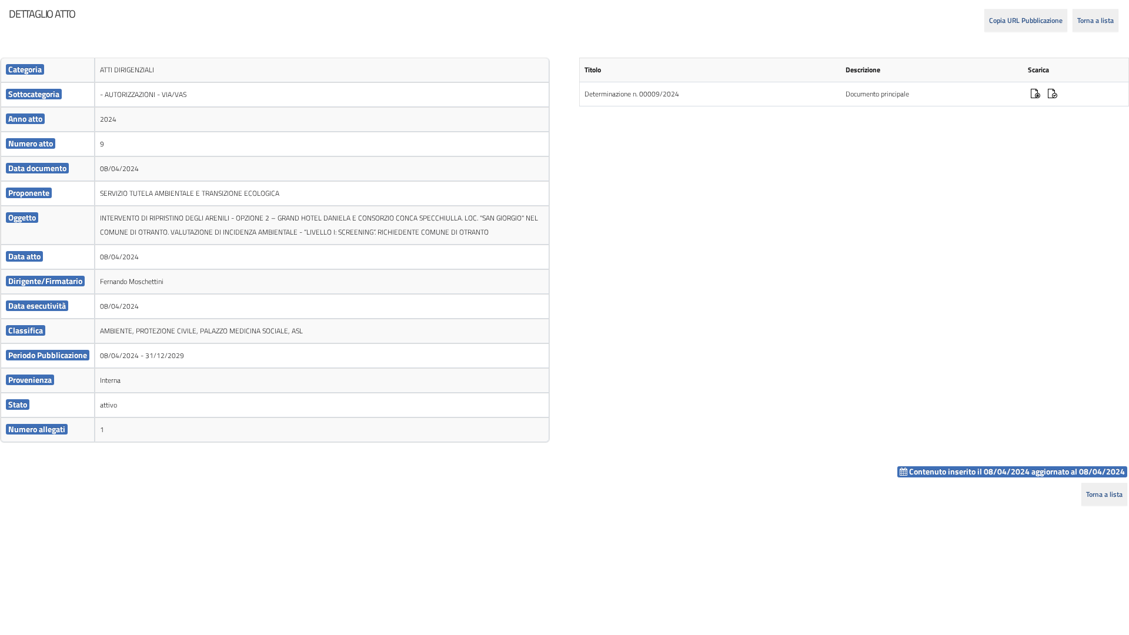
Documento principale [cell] (877, 93)
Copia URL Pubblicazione (1026, 20)
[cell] (48, 70)
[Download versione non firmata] (1052, 95)
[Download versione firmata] (1035, 95)
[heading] (42, 14)
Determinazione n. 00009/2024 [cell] (631, 93)
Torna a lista (1095, 20)
